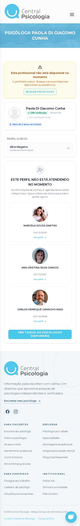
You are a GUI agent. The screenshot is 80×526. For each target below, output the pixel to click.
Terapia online (12, 444)
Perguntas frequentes (55, 457)
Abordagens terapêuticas (57, 444)
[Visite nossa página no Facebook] (7, 411)
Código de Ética (46, 518)
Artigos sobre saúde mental (59, 450)
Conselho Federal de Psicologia (19, 518)
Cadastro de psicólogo (17, 487)
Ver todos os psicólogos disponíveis (40, 334)
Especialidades (51, 438)
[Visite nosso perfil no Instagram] (15, 411)
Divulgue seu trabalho (17, 480)
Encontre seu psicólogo (17, 431)
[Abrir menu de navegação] (72, 14)
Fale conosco (50, 493)
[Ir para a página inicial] (26, 368)
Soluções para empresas (18, 493)
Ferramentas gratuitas (17, 463)
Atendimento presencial (18, 450)
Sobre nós (49, 480)
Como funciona (13, 457)
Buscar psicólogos (40, 91)
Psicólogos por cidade (55, 431)
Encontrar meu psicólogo (20, 400)
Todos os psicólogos (15, 438)
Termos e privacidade (55, 487)
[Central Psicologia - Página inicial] (29, 11)
